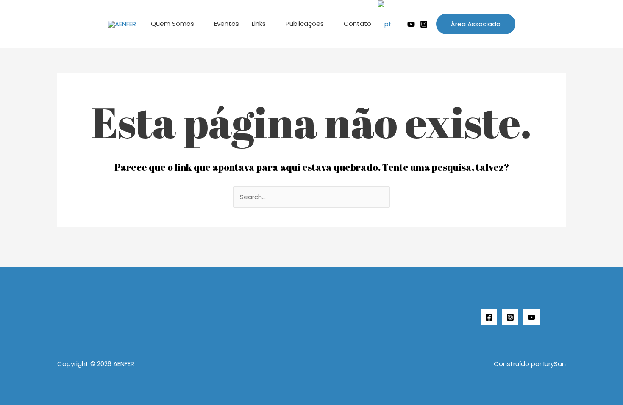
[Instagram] (424, 24)
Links (259, 23)
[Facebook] (489, 317)
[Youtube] (411, 24)
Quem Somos (172, 23)
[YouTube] (531, 317)
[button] (475, 24)
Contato (357, 23)
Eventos (226, 23)
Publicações (305, 23)
